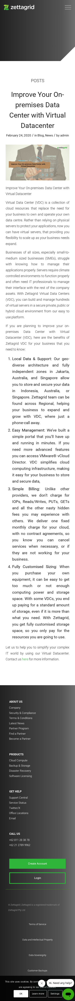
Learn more (38, 993)
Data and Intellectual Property (37, 939)
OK (21, 993)
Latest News (16, 723)
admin (64, 135)
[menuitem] (66, 7)
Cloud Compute (18, 760)
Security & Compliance (22, 713)
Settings (55, 993)
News (49, 135)
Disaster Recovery (20, 770)
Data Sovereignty (37, 955)
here (25, 659)
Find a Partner (17, 733)
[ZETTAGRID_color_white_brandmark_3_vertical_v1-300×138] (31, 7)
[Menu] (66, 7)
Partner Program (19, 728)
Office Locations (18, 813)
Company (14, 707)
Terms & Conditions (20, 718)
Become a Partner (20, 738)
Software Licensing (20, 776)
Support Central (18, 797)
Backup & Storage (19, 765)
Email (12, 818)
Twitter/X (14, 808)
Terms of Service (37, 924)
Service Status (17, 802)
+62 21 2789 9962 (19, 845)
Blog (41, 135)
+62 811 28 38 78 (19, 840)
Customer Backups (37, 970)
